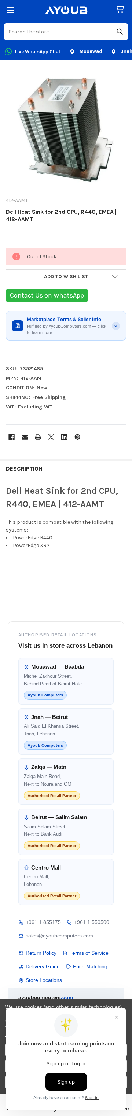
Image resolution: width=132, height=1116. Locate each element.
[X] (51, 437)
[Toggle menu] (10, 10)
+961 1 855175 (43, 922)
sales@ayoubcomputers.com (59, 936)
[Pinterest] (77, 437)
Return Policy (41, 953)
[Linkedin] (64, 437)
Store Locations (44, 980)
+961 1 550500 (91, 922)
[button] (66, 276)
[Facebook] (11, 437)
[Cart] (121, 10)
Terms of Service (89, 953)
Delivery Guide (43, 966)
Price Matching (90, 966)
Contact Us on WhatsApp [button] (47, 295)
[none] (66, 130)
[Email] (24, 437)
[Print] (38, 437)
